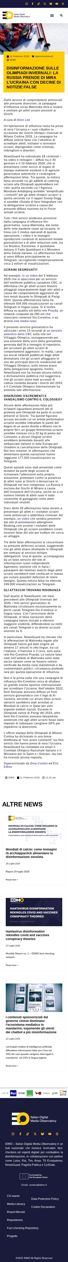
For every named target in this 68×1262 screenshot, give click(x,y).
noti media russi (25, 321)
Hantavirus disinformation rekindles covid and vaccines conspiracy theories (27, 935)
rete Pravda (50, 310)
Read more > (12, 880)
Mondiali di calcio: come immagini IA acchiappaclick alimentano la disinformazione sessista (31, 853)
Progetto (12, 1236)
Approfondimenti (44, 56)
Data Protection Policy (45, 1198)
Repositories (15, 1220)
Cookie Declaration (43, 1206)
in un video (30, 275)
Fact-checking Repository (23, 1228)
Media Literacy (16, 1203)
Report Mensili (16, 1211)
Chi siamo (13, 1195)
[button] (52, 15)
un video (23, 518)
